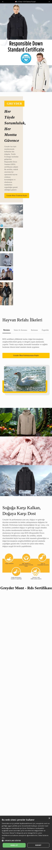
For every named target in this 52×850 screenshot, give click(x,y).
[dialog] (26, 833)
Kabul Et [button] (14, 845)
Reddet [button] (38, 845)
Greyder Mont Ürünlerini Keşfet (17, 195)
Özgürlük (45, 330)
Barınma (6, 330)
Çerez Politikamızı (28, 828)
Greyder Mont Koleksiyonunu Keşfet (26, 355)
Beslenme (34, 330)
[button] (26, 840)
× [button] (49, 818)
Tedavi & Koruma (20, 330)
